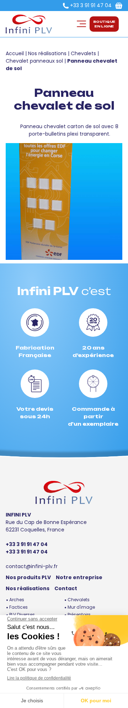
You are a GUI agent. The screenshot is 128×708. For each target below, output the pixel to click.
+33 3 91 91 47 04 (91, 5)
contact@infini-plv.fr (32, 566)
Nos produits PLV (28, 577)
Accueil (15, 53)
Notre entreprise (79, 577)
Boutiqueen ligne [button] (104, 24)
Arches (16, 600)
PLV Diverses (22, 615)
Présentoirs (79, 615)
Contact (65, 588)
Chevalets (83, 53)
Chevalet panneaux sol (34, 60)
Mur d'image (81, 607)
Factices (18, 607)
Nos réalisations (47, 53)
